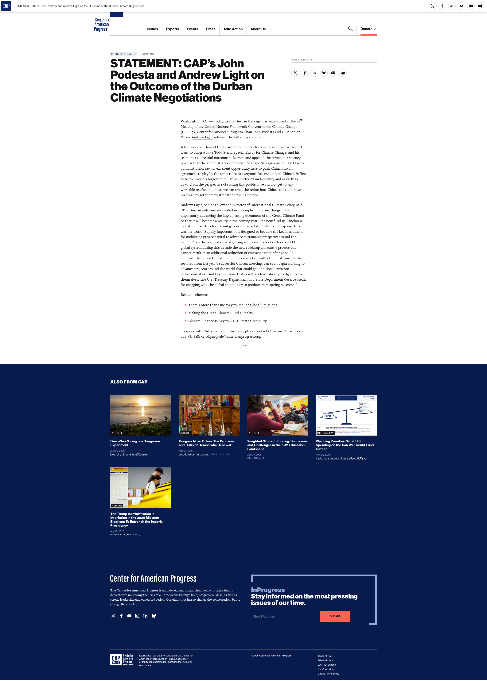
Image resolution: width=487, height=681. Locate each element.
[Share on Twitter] (433, 6)
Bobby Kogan (341, 458)
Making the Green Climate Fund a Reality (220, 312)
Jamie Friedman (324, 458)
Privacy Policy (325, 660)
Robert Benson (187, 454)
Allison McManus (358, 458)
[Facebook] (121, 616)
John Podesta (263, 131)
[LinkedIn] (145, 616)
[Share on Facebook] (442, 6)
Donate (366, 29)
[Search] (350, 31)
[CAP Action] (122, 660)
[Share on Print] (480, 6)
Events (192, 29)
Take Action (233, 29)
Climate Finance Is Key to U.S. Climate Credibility (227, 320)
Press (211, 29)
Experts (172, 29)
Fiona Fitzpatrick (119, 454)
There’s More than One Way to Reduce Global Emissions (232, 304)
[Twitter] (113, 616)
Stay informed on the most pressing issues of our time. (304, 596)
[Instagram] (137, 616)
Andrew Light (202, 137)
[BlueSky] (153, 616)
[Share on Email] (471, 6)
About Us (258, 29)
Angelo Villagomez (139, 454)
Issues (152, 29)
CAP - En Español (327, 664)
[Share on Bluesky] (461, 6)
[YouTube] (129, 616)
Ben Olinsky (133, 534)
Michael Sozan (118, 534)
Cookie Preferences (328, 673)
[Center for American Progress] (117, 18)
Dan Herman (202, 454)
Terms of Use (325, 656)
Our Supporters (326, 669)
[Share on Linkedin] (452, 6)
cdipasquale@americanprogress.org (232, 336)
